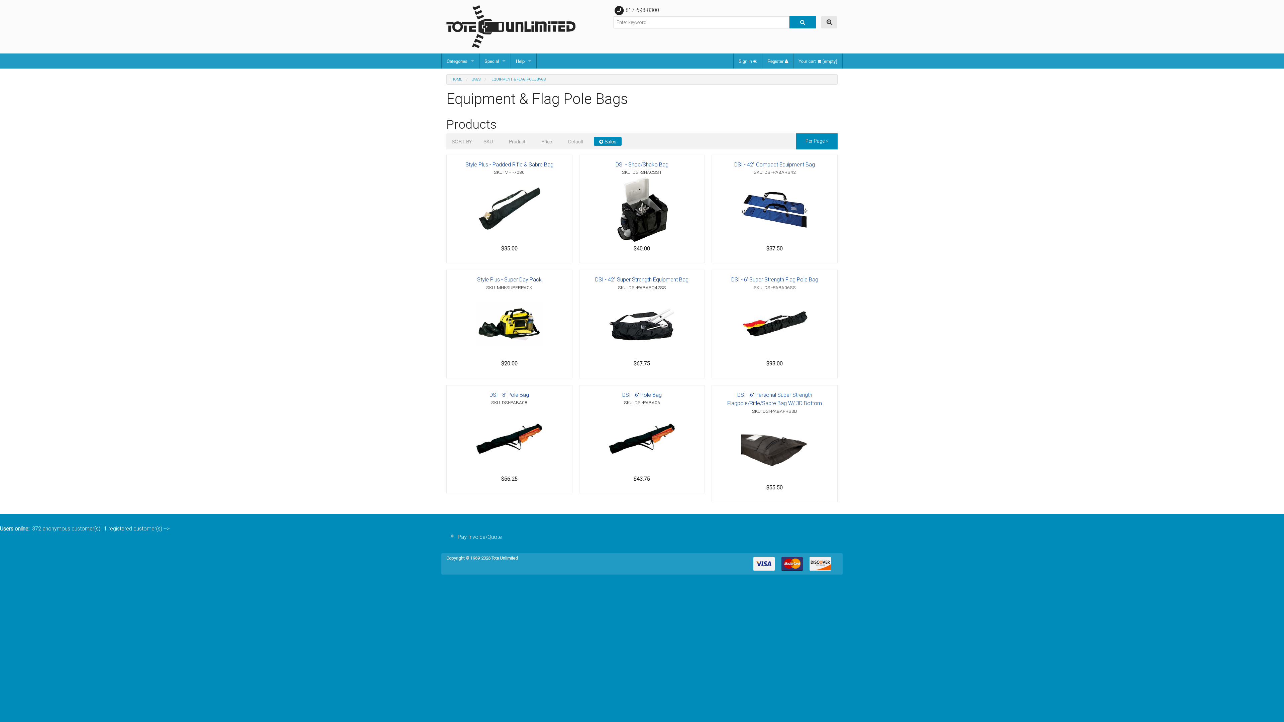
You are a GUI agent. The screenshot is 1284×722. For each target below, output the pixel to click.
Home (456, 79)
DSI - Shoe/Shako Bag (642, 164)
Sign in (746, 61)
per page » (817, 141)
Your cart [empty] (817, 61)
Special (492, 61)
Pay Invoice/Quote (480, 537)
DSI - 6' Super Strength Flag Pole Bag (774, 279)
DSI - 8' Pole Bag (509, 395)
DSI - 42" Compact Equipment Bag (774, 164)
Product (517, 141)
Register (776, 61)
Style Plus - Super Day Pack (509, 279)
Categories (457, 61)
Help (520, 61)
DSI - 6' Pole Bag (642, 395)
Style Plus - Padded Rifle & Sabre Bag (509, 164)
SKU (488, 141)
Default (575, 141)
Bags (475, 79)
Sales (609, 141)
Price (546, 141)
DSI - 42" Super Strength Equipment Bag (641, 279)
